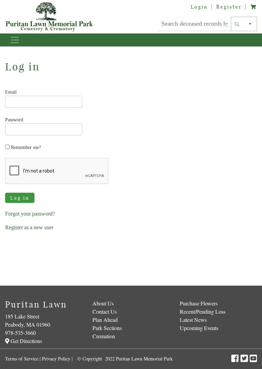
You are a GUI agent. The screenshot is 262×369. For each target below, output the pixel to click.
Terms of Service (21, 358)
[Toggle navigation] (14, 39)
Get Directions (25, 340)
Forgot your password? (30, 213)
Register (229, 7)
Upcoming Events (199, 327)
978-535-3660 (20, 332)
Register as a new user (29, 227)
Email (11, 92)
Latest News (193, 319)
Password (14, 119)
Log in (19, 198)
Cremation (103, 336)
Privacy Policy (56, 358)
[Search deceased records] (237, 23)
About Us (103, 303)
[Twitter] (245, 358)
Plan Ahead (105, 319)
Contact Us (104, 311)
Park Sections (107, 327)
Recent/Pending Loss (202, 311)
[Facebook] (236, 358)
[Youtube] (253, 358)
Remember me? (25, 147)
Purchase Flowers (199, 303)
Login (199, 7)
